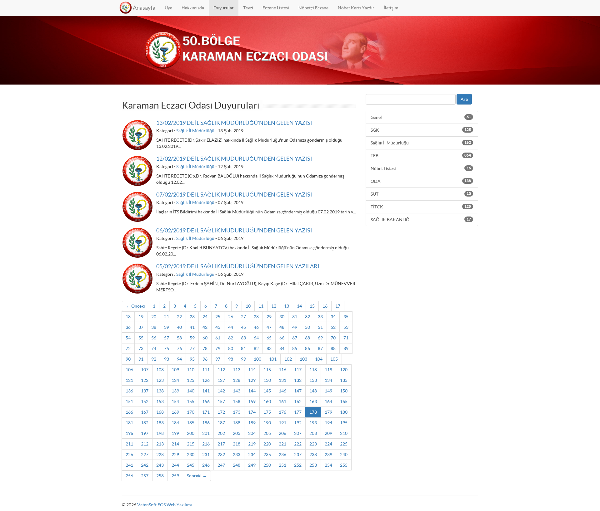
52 (333, 327)
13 (286, 306)
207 (298, 433)
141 (206, 390)
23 (192, 316)
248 (236, 465)
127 (221, 380)
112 (221, 369)
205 (267, 433)
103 (303, 359)
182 (144, 422)
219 (252, 443)
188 (236, 422)
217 (221, 443)
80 (230, 348)
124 (175, 380)
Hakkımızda (193, 7)
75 (166, 348)
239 (328, 454)
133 (313, 380)
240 (344, 454)
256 (129, 475)
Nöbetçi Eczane (313, 7)
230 (190, 454)
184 (175, 422)
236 (282, 454)
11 (260, 306)
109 (175, 369)
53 (345, 327)
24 (205, 316)
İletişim (391, 7)
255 (344, 465)
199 (175, 433)
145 (267, 390)
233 (236, 454)
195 (344, 422)
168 (160, 412)
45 (243, 327)
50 (307, 327)
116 (282, 369)
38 (153, 327)
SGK (421, 130)
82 (256, 348)
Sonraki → (197, 475)
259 (175, 475)
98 (230, 359)
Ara (464, 99)
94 (179, 359)
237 (298, 454)
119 (328, 369)
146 (282, 390)
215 (190, 443)
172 (221, 412)
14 (299, 306)
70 (333, 337)
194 (328, 422)
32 (307, 316)
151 (129, 401)
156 (206, 401)
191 (282, 422)
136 (129, 390)
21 (166, 316)
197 (144, 433)
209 (328, 433)
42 (205, 327)
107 (144, 369)
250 (267, 465)
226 (129, 454)
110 (190, 369)
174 (252, 412)
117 (298, 369)
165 (344, 401)
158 (236, 401)
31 (294, 316)
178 (313, 412)
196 (129, 433)
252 (298, 465)
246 (206, 465)
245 (190, 465)
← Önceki (135, 306)
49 (294, 327)
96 (205, 359)
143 (236, 390)
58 (179, 337)
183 (160, 422)
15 (312, 306)
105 (334, 359)
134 (328, 380)
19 (140, 316)
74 (153, 348)
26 (230, 316)
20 (153, 316)
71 (345, 337)
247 (221, 465)
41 (192, 327)
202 (221, 433)
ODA (421, 181)
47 (269, 327)
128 (236, 380)
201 (206, 433)
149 (328, 390)
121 (129, 380)
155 (190, 401)
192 (298, 422)
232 (221, 454)
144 (252, 390)
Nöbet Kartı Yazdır (356, 7)
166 (129, 412)
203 (236, 433)
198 (160, 433)
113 (236, 369)
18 (128, 316)
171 (206, 412)
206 (282, 433)
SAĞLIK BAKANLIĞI (421, 219)
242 (144, 465)
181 (129, 422)
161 (282, 401)
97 (217, 359)
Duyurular (223, 7)
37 (140, 327)
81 (243, 348)
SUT (421, 194)
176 (282, 412)
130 (267, 380)
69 (320, 337)
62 (230, 337)
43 (217, 327)
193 (313, 422)
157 (221, 401)
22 (179, 316)
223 (313, 443)
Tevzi (248, 7)
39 (166, 327)
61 (217, 337)
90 (128, 359)
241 (129, 465)
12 (273, 306)
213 (160, 443)
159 (252, 401)
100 (257, 359)
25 (217, 316)
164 (328, 401)
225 (344, 443)
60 (205, 337)
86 (307, 348)
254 (328, 465)
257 (144, 475)
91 (140, 359)
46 (256, 327)
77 (192, 348)
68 (307, 337)
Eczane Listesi (275, 7)
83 (269, 348)
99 (243, 359)
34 (333, 316)
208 (313, 433)
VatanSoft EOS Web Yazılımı (164, 504)
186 (206, 422)
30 (281, 316)
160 (267, 401)
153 (160, 401)
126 (206, 380)
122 (144, 380)
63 (243, 337)
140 (190, 390)
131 (282, 380)
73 (140, 348)
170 (190, 412)
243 (160, 465)
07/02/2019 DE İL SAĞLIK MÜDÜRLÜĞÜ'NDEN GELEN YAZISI (234, 194)
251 (282, 465)
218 (236, 443)
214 (175, 443)
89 (345, 348)
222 (298, 443)
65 (269, 337)
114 (252, 369)
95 (192, 359)
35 (345, 316)
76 (179, 348)
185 (190, 422)
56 (153, 337)
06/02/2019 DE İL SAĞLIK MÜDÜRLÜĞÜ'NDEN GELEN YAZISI (234, 230)
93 (166, 359)
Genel (421, 117)
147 (298, 390)
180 (344, 412)
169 (175, 412)
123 (160, 380)
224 (328, 443)
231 (206, 454)
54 (128, 337)
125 (190, 380)
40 (179, 327)
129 (252, 380)
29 (269, 316)
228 (160, 454)
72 (128, 348)
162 (298, 401)
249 (252, 465)
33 (320, 316)
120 (344, 369)
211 (129, 443)
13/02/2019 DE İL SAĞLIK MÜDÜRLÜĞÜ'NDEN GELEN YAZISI (234, 122)
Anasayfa (144, 7)
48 (281, 327)
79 (217, 348)
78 (205, 348)
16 (325, 306)
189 (252, 422)
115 (267, 369)
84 (281, 348)
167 (144, 412)
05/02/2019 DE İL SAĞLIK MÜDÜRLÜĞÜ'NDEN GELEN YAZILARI (237, 266)
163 (313, 401)
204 (252, 433)
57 (166, 337)
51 (320, 327)
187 (221, 422)
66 (281, 337)
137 (144, 390)
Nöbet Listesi (421, 168)
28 (256, 316)
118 (313, 369)
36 (128, 327)
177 (298, 412)
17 (337, 306)
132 (298, 380)
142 (221, 390)
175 (267, 412)
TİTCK (421, 206)
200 (190, 433)
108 (160, 369)
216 (206, 443)
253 (313, 465)
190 (267, 422)
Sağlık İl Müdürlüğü (195, 130)
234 (252, 454)
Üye (168, 7)
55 (140, 337)
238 (313, 454)
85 (294, 348)
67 (294, 337)
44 (230, 327)
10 (248, 306)
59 (192, 337)
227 (144, 454)
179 (328, 412)
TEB (421, 155)
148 (313, 390)
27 (243, 316)
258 (160, 475)
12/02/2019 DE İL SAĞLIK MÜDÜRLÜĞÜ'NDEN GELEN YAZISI (234, 158)
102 (288, 359)
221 (282, 443)
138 (160, 390)
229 (175, 454)
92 (153, 359)
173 (236, 412)
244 (175, 465)
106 (129, 369)
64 (256, 337)
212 (144, 443)
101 (273, 359)
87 (320, 348)
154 (175, 401)
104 (318, 359)
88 (333, 348)
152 (144, 401)
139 (175, 390)
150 (344, 390)
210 (344, 433)
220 (267, 443)
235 (267, 454)
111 (206, 369)
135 (344, 380)
